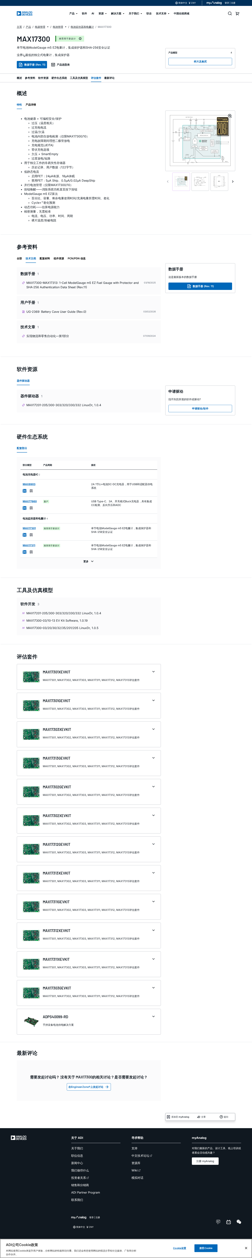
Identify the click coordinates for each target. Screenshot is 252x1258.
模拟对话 (137, 1178)
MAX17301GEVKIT (56, 700)
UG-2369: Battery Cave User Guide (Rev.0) (56, 311)
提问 (226, 1116)
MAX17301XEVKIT (56, 672)
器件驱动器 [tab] (23, 380)
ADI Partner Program (85, 1192)
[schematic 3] (219, 182)
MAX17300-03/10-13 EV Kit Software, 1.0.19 (57, 620)
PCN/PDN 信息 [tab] (77, 258)
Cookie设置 (179, 1248)
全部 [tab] (19, 258)
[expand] (153, 671)
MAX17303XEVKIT (57, 729)
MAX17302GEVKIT (57, 787)
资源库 (136, 1163)
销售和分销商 (80, 1185)
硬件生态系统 (59, 77)
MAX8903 (29, 484)
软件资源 (43, 77)
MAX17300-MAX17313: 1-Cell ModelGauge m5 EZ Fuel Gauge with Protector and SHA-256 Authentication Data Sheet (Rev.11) (82, 285)
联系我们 (77, 1200)
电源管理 (40, 26)
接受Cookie (206, 1248)
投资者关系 (78, 1178)
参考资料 (30, 77)
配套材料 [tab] (45, 258)
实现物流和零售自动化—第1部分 (47, 336)
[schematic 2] (200, 182)
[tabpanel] (89, 169)
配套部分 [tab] (22, 448)
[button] (48, 27)
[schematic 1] (181, 182)
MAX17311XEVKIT (56, 959)
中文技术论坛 (140, 1155)
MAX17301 (29, 528)
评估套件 (96, 77)
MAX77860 (30, 501)
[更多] (89, 561)
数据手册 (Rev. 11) (34, 64)
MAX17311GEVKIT (56, 902)
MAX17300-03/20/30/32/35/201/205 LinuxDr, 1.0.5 (62, 628)
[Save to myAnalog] (31, 491)
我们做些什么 (80, 1170)
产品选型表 (63, 64)
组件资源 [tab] (59, 258)
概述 (19, 77)
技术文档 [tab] (31, 258)
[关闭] (246, 1248)
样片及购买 (200, 61)
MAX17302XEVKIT (57, 815)
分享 (203, 1116)
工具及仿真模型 (79, 77)
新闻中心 (77, 1163)
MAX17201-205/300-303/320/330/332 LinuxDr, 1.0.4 (63, 405)
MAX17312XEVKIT (56, 930)
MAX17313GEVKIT (56, 758)
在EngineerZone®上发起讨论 (85, 1086)
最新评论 (109, 77)
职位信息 (77, 1155)
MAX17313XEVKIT (56, 873)
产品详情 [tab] (31, 104)
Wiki (135, 1170)
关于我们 (77, 1148)
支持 (134, 1148)
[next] (232, 181)
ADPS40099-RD (55, 1017)
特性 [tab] (19, 104)
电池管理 (58, 26)
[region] (126, 1248)
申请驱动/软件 (200, 408)
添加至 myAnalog (180, 1116)
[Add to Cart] (24, 491)
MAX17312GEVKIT (56, 844)
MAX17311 (29, 545)
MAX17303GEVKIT (57, 988)
